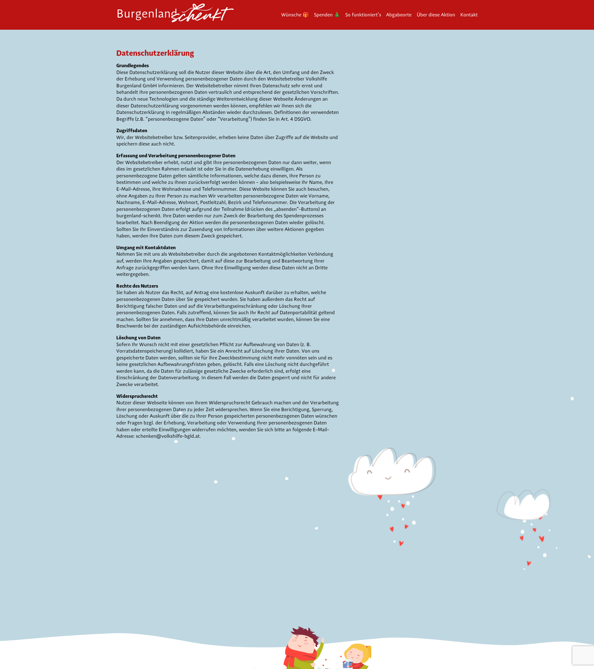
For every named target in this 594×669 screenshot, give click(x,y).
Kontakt (469, 15)
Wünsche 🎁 (295, 15)
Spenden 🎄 (327, 15)
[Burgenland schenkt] (178, 15)
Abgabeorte (398, 15)
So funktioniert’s (363, 15)
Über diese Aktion (436, 15)
